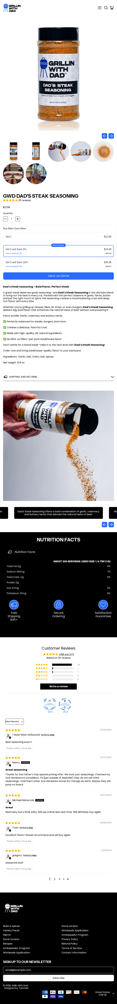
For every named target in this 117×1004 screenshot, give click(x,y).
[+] (17, 218)
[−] (5, 218)
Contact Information (74, 952)
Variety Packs (11, 930)
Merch (7, 935)
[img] (12, 730)
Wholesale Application (16, 952)
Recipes (7, 943)
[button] (106, 8)
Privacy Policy (70, 939)
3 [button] (59, 879)
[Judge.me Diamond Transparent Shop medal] (65, 704)
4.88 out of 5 (66, 654)
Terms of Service (72, 948)
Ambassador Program (16, 948)
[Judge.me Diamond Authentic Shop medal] (50, 704)
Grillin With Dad (20, 985)
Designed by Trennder (16, 988)
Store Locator (11, 939)
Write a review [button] (58, 686)
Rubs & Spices (11, 926)
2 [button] (54, 879)
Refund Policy (70, 943)
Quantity (8, 213)
